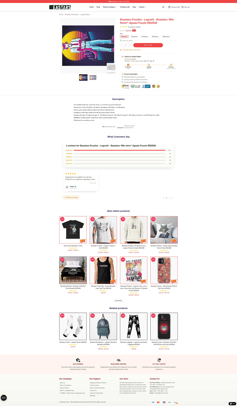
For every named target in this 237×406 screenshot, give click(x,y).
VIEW (73, 241)
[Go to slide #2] (93, 77)
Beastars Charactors (72, 14)
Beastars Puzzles (129, 125)
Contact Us (93, 390)
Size (121, 33)
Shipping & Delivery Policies (98, 382)
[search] (163, 7)
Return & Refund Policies (97, 388)
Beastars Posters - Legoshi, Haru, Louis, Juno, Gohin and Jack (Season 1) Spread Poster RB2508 (133, 288)
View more (118, 300)
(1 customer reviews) (134, 27)
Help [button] (233, 403)
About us (62, 382)
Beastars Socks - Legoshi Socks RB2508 (72, 342)
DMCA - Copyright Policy (67, 390)
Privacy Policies (64, 388)
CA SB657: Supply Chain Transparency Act (72, 393)
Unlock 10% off (4, 398)
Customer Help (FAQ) (96, 393)
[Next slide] (114, 46)
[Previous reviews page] (163, 197)
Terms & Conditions (65, 385)
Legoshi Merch (85, 14)
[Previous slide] (62, 46)
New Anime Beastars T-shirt (73, 246)
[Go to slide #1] (83, 77)
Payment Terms (94, 385)
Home (61, 14)
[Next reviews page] (172, 197)
